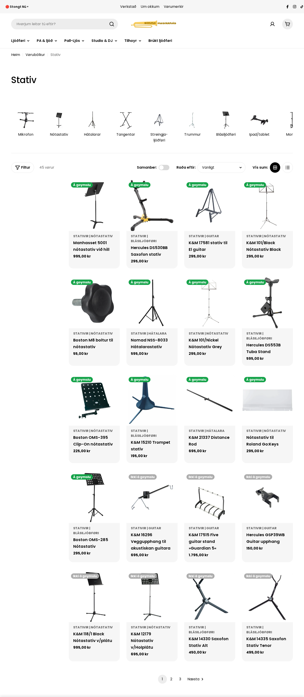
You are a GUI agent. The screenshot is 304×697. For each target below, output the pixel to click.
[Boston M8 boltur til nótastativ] (94, 302)
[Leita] (111, 24)
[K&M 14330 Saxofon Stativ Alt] (209, 596)
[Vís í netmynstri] (275, 167)
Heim (15, 54)
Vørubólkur (35, 54)
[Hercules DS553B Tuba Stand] (267, 302)
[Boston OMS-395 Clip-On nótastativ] (94, 400)
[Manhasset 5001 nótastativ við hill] (94, 205)
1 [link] (162, 679)
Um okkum (150, 6)
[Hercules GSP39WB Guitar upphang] (267, 497)
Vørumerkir (174, 6)
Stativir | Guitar (204, 236)
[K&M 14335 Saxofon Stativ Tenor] (267, 596)
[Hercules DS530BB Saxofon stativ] (151, 205)
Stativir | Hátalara (149, 333)
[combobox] (64, 24)
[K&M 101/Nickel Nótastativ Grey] (209, 302)
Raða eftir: (186, 167)
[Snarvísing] (113, 189)
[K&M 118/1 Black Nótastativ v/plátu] (94, 596)
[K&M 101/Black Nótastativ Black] (267, 205)
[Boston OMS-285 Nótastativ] (94, 497)
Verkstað (128, 6)
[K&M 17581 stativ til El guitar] (209, 205)
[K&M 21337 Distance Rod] (209, 400)
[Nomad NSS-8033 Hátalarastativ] (151, 302)
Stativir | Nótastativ (93, 236)
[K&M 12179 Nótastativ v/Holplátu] (151, 596)
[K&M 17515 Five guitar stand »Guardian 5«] (209, 497)
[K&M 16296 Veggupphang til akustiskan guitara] (151, 497)
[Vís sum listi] (287, 167)
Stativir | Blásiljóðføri (143, 433)
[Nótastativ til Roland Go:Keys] (267, 400)
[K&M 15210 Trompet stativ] (151, 400)
